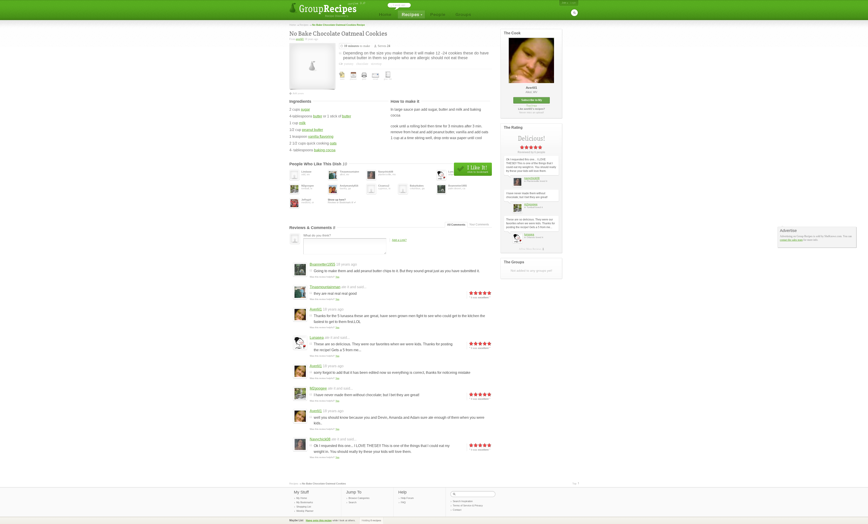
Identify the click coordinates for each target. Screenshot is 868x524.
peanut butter (312, 130)
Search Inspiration (463, 501)
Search (352, 502)
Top (574, 483)
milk (302, 123)
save (342, 79)
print (364, 79)
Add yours (298, 93)
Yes (337, 277)
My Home (301, 498)
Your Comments (479, 224)
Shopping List (303, 506)
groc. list (388, 79)
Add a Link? (399, 240)
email (375, 79)
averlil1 (300, 39)
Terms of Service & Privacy (468, 505)
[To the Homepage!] (327, 10)
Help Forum (407, 498)
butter (317, 116)
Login (573, 2)
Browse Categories (359, 498)
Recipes (304, 24)
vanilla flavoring (320, 136)
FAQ (403, 502)
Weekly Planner (305, 511)
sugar (305, 109)
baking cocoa (324, 150)
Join (564, 2)
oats (333, 143)
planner (353, 79)
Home (292, 24)
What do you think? (317, 235)
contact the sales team (791, 239)
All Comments (456, 224)
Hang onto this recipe (319, 520)
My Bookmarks (304, 502)
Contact (457, 509)
